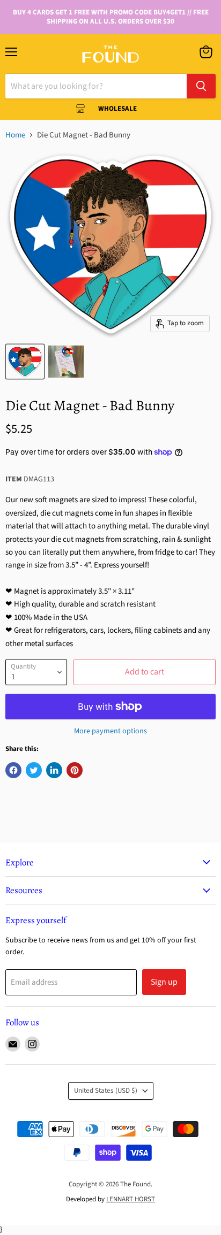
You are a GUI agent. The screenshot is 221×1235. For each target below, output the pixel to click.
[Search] (201, 86)
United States (105, 1090)
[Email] (12, 1044)
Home (15, 135)
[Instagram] (32, 1044)
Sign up (164, 982)
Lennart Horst (130, 1199)
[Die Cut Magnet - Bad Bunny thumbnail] (25, 361)
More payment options (110, 731)
